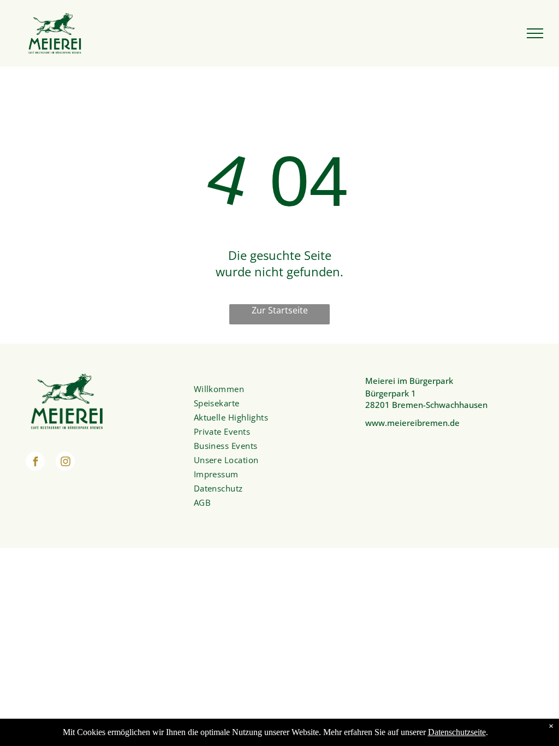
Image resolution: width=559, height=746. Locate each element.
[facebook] (35, 462)
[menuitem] (274, 389)
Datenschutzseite (457, 732)
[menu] (535, 33)
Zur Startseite (280, 310)
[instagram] (65, 462)
